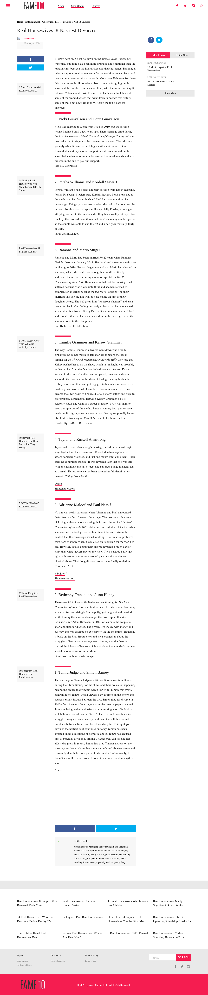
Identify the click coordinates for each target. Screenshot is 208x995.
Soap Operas (77, 6)
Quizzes (96, 6)
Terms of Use (90, 961)
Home (20, 22)
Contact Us (56, 955)
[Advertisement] (95, 798)
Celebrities (47, 22)
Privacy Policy (91, 955)
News (61, 6)
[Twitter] (159, 40)
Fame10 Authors (58, 961)
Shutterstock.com (65, 488)
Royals (20, 955)
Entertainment (32, 22)
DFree (58, 483)
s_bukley (60, 573)
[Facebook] (151, 40)
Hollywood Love (24, 965)
